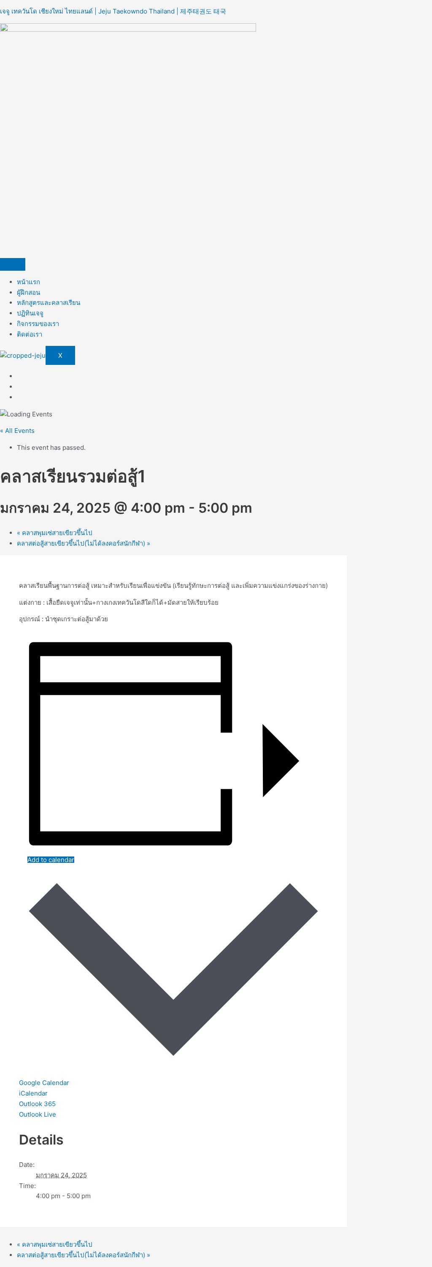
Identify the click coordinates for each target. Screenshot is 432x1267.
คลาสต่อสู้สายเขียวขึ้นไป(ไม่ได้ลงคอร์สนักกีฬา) (83, 543)
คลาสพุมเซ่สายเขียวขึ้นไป (54, 533)
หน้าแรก (28, 282)
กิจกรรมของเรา (38, 324)
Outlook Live (37, 1114)
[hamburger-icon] (12, 264)
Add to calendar (50, 859)
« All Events (17, 431)
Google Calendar (44, 1083)
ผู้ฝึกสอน (28, 292)
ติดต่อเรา (29, 334)
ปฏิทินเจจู (30, 313)
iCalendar (33, 1093)
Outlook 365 (37, 1104)
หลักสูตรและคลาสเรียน (48, 303)
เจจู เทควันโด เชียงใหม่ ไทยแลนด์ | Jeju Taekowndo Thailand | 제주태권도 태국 (113, 11)
